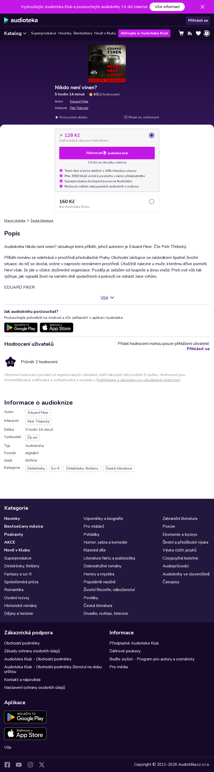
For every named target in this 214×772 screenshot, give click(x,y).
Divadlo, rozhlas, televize (106, 613)
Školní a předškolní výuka (185, 542)
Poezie (169, 526)
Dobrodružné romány (102, 566)
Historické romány (20, 606)
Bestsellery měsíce (23, 526)
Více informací (167, 7)
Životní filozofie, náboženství (109, 590)
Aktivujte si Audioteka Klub (144, 33)
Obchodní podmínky (22, 643)
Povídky (91, 598)
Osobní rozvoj (16, 598)
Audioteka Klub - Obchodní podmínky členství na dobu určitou (53, 669)
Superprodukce (43, 33)
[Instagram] (30, 765)
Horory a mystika (99, 574)
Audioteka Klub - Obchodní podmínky (38, 659)
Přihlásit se (198, 20)
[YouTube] (19, 765)
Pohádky (91, 534)
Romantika (13, 590)
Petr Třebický (79, 108)
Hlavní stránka (14, 220)
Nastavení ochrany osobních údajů (34, 687)
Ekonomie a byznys (180, 534)
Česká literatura (42, 220)
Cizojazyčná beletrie (180, 558)
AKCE (9, 542)
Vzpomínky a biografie (103, 518)
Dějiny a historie (18, 613)
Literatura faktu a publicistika (109, 558)
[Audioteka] (21, 21)
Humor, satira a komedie (105, 542)
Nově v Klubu (105, 33)
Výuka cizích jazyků (180, 550)
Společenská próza (21, 582)
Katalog (13, 33)
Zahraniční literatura (180, 518)
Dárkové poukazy (125, 651)
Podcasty (13, 534)
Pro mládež (94, 526)
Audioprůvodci (176, 566)
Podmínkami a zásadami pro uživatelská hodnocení (138, 380)
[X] (42, 765)
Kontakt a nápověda (22, 680)
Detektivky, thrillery (21, 566)
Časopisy (171, 582)
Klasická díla (94, 550)
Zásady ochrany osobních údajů (32, 651)
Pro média (118, 667)
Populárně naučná (99, 582)
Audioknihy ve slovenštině (186, 574)
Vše (7, 747)
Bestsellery (83, 33)
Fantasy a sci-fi (18, 574)
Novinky (65, 33)
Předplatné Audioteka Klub (134, 643)
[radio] (107, 137)
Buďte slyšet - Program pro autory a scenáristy (151, 659)
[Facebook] (7, 765)
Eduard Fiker (79, 101)
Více (104, 297)
